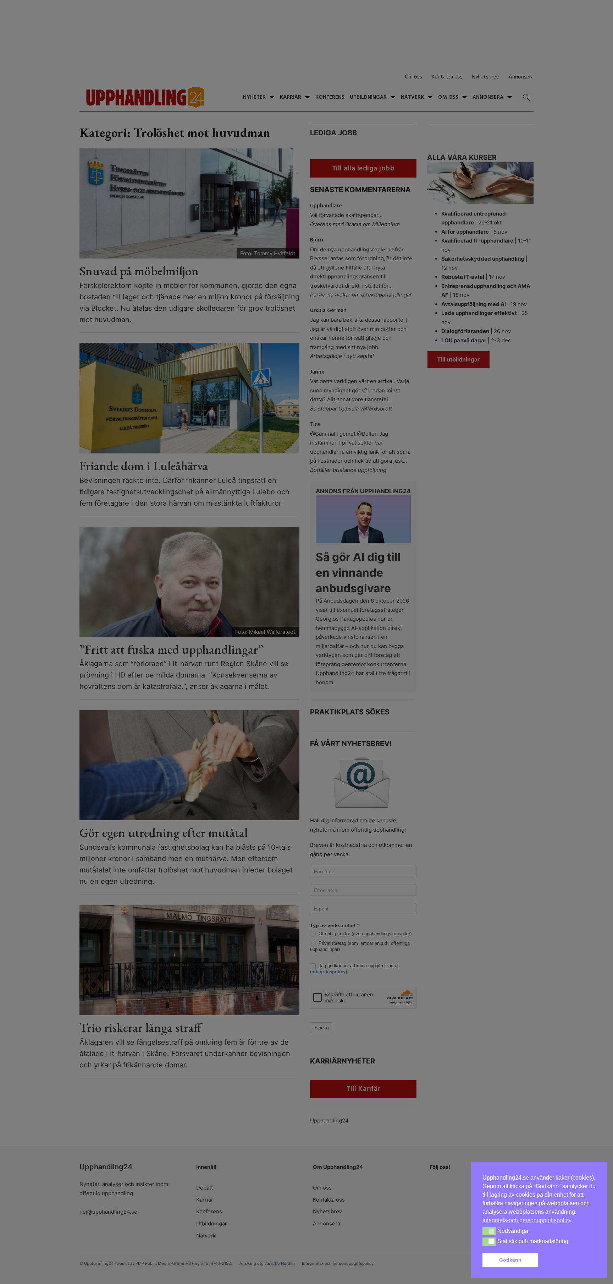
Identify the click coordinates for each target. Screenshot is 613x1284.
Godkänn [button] (510, 1260)
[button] (568, 1260)
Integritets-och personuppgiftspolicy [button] (526, 1220)
